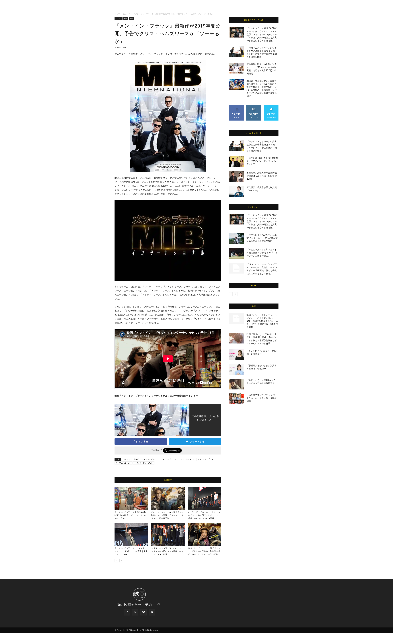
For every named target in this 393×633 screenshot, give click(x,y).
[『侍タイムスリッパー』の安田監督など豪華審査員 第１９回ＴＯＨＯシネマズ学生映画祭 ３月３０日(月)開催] (236, 51)
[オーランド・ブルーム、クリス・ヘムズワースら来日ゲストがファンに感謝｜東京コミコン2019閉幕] (204, 498)
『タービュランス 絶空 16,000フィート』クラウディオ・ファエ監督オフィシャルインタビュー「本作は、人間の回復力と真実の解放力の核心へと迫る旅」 (262, 34)
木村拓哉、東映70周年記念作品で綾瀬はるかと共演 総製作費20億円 (262, 175)
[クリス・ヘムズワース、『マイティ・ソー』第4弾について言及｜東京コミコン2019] (131, 534)
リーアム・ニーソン (123, 463)
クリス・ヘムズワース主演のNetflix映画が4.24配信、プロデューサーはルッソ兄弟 (130, 515)
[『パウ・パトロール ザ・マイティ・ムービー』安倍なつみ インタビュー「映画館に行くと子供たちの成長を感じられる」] (236, 268)
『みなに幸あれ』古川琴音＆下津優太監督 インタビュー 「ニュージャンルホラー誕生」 (262, 252)
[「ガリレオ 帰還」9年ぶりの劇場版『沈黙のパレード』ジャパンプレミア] (236, 161)
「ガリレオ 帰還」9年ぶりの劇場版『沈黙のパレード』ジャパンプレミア (262, 161)
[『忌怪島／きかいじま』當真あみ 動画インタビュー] (236, 369)
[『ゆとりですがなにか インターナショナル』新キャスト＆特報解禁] (236, 398)
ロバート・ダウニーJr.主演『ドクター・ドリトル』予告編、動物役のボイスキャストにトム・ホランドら (204, 551)
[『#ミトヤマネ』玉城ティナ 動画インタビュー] (236, 354)
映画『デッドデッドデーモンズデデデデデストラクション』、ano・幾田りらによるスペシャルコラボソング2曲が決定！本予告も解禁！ (262, 321)
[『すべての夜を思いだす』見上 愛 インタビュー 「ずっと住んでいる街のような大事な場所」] (236, 238)
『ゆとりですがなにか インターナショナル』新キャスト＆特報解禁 (262, 398)
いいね (236, 106)
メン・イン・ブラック (206, 459)
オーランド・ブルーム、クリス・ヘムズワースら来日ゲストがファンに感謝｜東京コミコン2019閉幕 (204, 515)
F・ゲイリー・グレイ (131, 459)
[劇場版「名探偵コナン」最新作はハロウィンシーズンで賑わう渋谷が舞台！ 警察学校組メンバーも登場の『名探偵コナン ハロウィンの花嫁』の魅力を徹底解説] (236, 84)
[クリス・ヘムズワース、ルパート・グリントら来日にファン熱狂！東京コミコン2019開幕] (168, 534)
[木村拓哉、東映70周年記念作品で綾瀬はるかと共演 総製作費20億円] (236, 176)
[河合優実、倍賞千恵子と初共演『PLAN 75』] (236, 191)
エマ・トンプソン (149, 459)
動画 (125, 18)
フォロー (253, 106)
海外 (131, 18)
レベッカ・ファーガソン (143, 463)
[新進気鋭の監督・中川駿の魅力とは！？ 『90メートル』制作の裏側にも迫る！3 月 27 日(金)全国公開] (236, 68)
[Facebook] (127, 612)
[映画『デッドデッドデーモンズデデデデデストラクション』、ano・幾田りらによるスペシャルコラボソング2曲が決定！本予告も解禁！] (236, 318)
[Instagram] (135, 612)
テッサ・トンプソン (187, 459)
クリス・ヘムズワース (167, 459)
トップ (117, 14)
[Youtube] (152, 612)
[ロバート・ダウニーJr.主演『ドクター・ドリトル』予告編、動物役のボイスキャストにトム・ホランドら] (204, 534)
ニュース (126, 14)
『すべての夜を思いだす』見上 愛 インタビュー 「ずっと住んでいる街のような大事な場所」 (262, 238)
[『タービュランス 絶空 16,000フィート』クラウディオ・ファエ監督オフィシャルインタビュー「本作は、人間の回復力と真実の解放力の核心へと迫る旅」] (236, 32)
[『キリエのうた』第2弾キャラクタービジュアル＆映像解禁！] (236, 384)
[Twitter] (143, 612)
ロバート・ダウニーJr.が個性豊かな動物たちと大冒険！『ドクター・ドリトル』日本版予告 (167, 515)
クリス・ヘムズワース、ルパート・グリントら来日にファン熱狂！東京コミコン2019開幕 (167, 551)
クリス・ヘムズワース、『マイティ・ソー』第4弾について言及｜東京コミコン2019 (131, 551)
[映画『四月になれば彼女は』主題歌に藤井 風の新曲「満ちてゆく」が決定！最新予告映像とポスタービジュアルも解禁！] (236, 338)
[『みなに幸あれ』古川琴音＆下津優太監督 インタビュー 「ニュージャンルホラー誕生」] (236, 253)
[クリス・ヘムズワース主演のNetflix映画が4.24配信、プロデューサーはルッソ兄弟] (131, 498)
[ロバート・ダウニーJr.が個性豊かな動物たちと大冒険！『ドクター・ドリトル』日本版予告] (168, 498)
